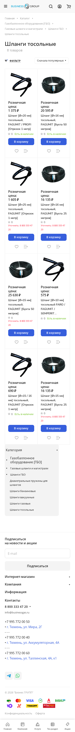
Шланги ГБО (18, 474)
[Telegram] (9, 676)
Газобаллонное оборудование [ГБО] (26, 460)
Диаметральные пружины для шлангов (28, 483)
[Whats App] (18, 676)
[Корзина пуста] (69, 6)
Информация (15, 592)
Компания (13, 584)
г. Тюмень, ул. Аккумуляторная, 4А (33, 642)
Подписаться (37, 566)
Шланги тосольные (22, 510)
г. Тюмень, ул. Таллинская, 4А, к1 (32, 658)
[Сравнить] (26, 151)
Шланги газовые (20, 503)
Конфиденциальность (18, 713)
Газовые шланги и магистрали (29, 468)
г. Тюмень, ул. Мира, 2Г (24, 627)
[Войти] (59, 6)
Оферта (40, 713)
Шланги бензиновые (23, 491)
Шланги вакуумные (22, 497)
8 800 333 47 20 (16, 606)
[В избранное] (16, 151)
